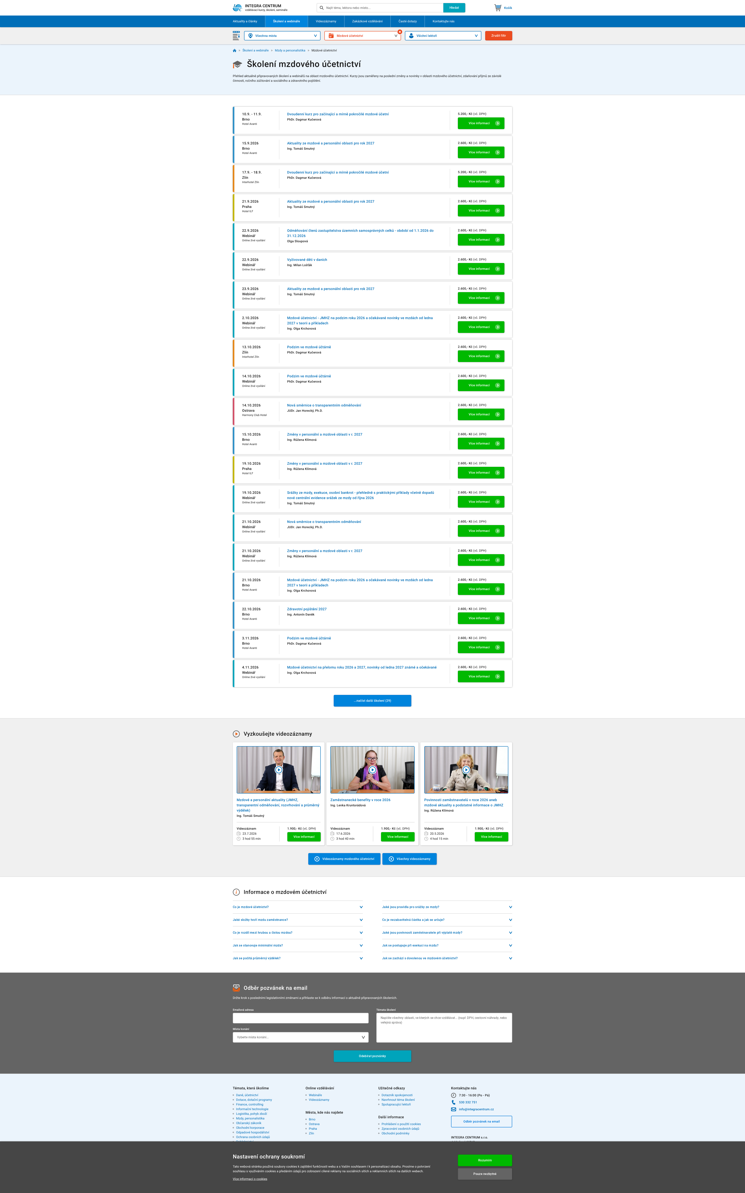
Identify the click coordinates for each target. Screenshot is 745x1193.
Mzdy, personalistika (250, 1118)
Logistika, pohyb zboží (251, 1114)
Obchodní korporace (250, 1128)
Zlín (311, 1133)
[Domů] (234, 50)
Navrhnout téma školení (398, 1100)
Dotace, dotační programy (254, 1100)
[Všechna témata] (400, 32)
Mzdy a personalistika (290, 50)
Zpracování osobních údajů (400, 1128)
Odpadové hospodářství (252, 1132)
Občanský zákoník (248, 1123)
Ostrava (314, 1124)
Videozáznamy (319, 1100)
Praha (313, 1128)
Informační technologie (252, 1109)
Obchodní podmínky (395, 1133)
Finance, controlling (249, 1104)
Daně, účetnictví (247, 1095)
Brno (312, 1119)
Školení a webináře (256, 50)
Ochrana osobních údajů (253, 1137)
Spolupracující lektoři (396, 1104)
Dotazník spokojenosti (397, 1095)
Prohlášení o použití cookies (401, 1124)
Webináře (315, 1095)
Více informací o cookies (250, 1179)
